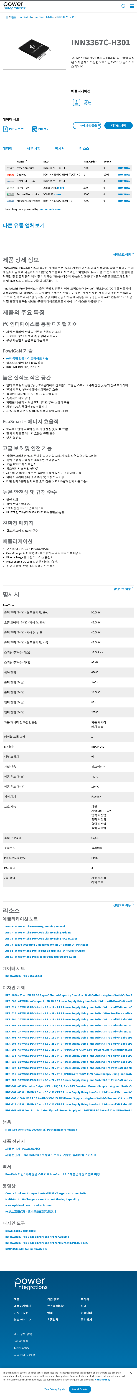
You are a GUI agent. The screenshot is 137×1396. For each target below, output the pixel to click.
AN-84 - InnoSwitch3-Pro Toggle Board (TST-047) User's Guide (45, 951)
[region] (68, 1382)
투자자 (85, 1299)
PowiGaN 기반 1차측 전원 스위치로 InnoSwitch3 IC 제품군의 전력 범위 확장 (52, 1174)
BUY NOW (124, 168)
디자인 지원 (21, 1313)
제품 (13, 17)
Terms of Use (22, 1348)
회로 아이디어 (22, 1320)
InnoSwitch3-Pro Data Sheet (23, 976)
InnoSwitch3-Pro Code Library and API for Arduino (37, 1237)
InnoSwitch (25, 17)
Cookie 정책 (21, 1341)
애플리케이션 (22, 1306)
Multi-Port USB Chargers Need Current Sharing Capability (42, 1199)
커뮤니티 (86, 1313)
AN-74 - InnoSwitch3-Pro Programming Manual (35, 926)
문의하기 (86, 1320)
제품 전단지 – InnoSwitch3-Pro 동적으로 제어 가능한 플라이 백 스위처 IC (51, 1155)
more (60, 188)
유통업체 (53, 1320)
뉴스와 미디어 (56, 1306)
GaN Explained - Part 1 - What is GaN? (29, 1205)
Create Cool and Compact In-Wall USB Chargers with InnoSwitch (46, 1193)
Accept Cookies (80, 1389)
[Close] (131, 1373)
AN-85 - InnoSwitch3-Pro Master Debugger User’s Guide (40, 957)
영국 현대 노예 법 (24, 1355)
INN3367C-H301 (66, 17)
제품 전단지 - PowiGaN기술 (22, 1149)
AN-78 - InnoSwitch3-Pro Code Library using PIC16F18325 (41, 939)
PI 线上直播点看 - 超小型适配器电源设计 (30, 1212)
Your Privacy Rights (55, 1389)
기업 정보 (53, 1299)
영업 (50, 1313)
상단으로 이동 (122, 905)
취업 (83, 1306)
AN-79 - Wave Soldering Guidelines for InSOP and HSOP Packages (46, 945)
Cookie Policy (102, 1379)
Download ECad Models (20, 1231)
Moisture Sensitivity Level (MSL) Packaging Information (41, 1130)
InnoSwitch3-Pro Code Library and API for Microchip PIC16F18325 (46, 1243)
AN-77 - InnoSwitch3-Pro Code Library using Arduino (38, 933)
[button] (34, 49)
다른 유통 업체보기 (24, 225)
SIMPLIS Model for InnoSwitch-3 (26, 1249)
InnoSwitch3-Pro (44, 17)
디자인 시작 (118, 126)
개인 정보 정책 (23, 1334)
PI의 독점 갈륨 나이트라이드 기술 (27, 359)
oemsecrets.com (50, 209)
